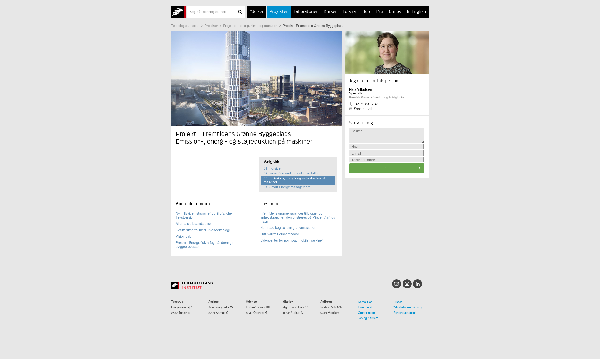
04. (287, 187)
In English (416, 11)
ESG (379, 11)
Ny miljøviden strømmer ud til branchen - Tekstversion (206, 215)
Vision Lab (183, 236)
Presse (397, 301)
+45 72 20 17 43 (366, 103)
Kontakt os (365, 301)
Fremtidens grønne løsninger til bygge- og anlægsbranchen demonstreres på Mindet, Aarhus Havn (297, 217)
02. (291, 173)
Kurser (330, 11)
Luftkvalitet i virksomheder (279, 233)
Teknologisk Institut (185, 25)
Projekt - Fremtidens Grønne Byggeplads (313, 25)
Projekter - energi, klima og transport (250, 25)
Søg (240, 12)
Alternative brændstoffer (193, 223)
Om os (395, 11)
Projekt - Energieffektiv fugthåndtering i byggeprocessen (204, 244)
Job (366, 11)
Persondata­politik (404, 312)
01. (272, 168)
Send (386, 168)
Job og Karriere (368, 318)
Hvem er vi (365, 307)
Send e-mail (363, 108)
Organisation (366, 312)
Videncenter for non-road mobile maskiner (291, 240)
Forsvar (350, 11)
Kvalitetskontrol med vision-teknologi (203, 229)
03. (295, 180)
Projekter (279, 11)
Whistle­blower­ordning (407, 307)
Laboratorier (306, 11)
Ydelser (257, 11)
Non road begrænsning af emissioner (287, 227)
